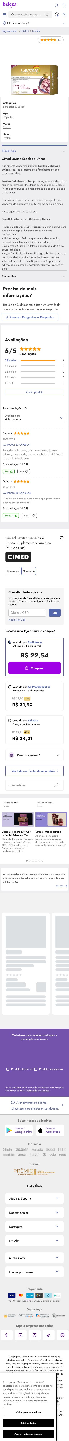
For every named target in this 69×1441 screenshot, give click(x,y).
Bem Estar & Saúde (14, 107)
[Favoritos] (64, 5)
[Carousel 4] (36, 861)
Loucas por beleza (21, 1272)
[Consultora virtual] (57, 14)
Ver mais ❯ (61, 885)
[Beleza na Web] (9, 5)
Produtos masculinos (51, 1069)
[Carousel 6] (42, 861)
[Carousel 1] (27, 861)
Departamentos (18, 1212)
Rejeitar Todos (28, 1423)
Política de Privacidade (38, 1090)
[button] (62, 538)
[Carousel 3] (33, 861)
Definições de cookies (28, 1412)
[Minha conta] (57, 5)
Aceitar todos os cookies (28, 1434)
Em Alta (14, 1241)
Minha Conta (17, 1258)
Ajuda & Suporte (20, 1198)
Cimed (25, 31)
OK (55, 613)
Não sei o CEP (16, 620)
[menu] (4, 14)
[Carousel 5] (39, 861)
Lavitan (36, 31)
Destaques (15, 1227)
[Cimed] (18, 560)
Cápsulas (8, 117)
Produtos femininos (22, 1069)
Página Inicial (10, 31)
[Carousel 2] (30, 861)
